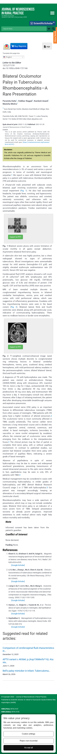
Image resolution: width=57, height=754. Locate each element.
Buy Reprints (20, 46)
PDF (48, 47)
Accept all (28, 748)
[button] (52, 13)
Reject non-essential (28, 741)
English (9, 57)
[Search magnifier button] (53, 28)
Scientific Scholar (17, 700)
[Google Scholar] (18, 565)
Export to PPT (15, 237)
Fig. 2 (14, 307)
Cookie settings (28, 734)
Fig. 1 (23, 190)
